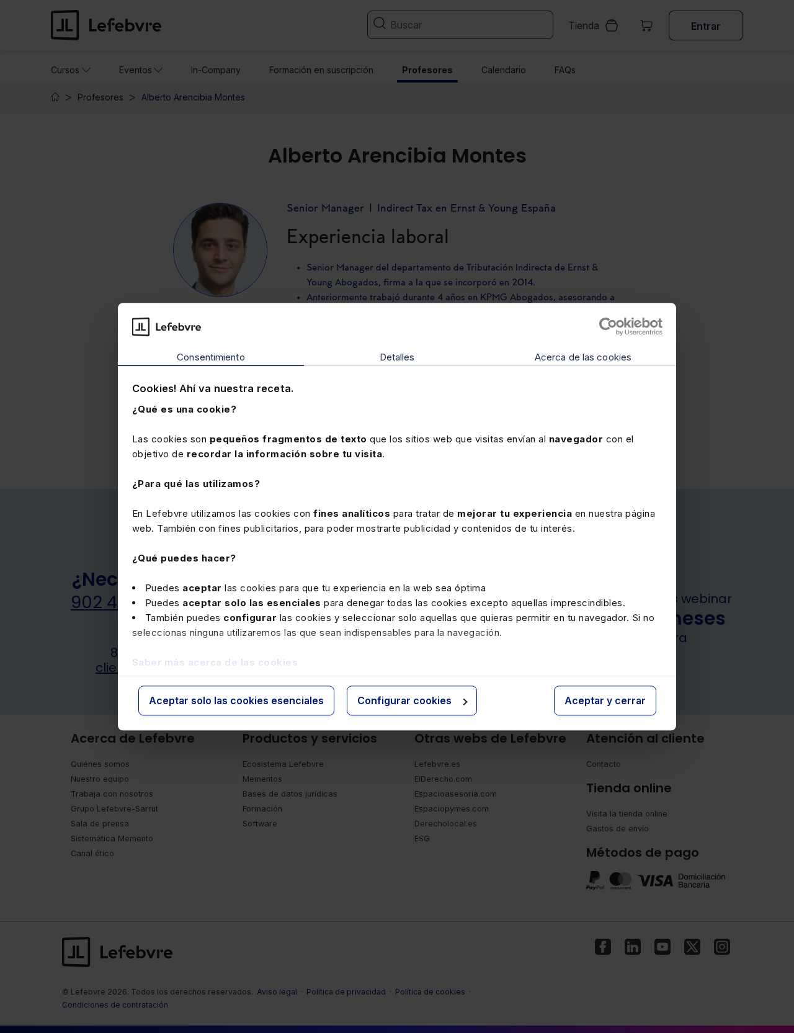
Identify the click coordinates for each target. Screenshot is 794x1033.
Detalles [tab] (397, 358)
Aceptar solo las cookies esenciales (236, 701)
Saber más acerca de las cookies (215, 662)
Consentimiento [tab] (210, 358)
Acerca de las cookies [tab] (583, 358)
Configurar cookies (404, 701)
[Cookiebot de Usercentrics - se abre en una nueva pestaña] (608, 326)
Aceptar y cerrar (605, 701)
